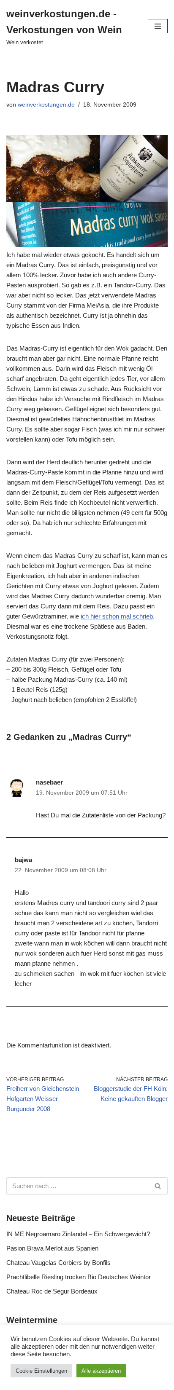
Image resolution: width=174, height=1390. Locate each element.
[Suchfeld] (158, 1185)
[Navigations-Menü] (158, 26)
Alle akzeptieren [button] (101, 1371)
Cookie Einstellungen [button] (41, 1371)
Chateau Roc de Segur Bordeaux (52, 1291)
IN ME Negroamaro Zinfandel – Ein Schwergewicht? (78, 1233)
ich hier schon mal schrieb (117, 616)
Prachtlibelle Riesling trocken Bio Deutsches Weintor (78, 1276)
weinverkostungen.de (46, 105)
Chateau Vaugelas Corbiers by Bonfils (58, 1262)
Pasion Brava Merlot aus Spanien (52, 1248)
